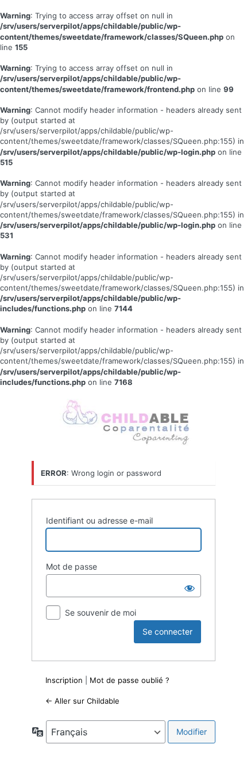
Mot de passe (71, 566)
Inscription (64, 680)
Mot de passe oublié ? (129, 680)
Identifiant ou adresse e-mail (99, 520)
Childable (125, 423)
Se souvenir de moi (100, 612)
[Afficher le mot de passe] (189, 585)
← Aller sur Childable (82, 700)
